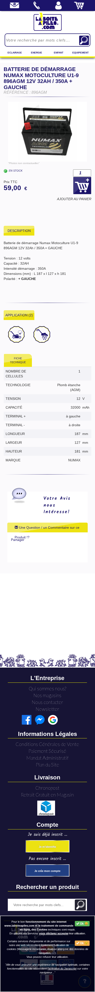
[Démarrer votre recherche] (84, 40)
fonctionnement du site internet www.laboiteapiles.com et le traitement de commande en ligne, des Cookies (38, 925)
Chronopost (47, 788)
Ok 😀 (83, 923)
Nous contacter (47, 702)
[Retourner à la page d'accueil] (48, 21)
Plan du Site (47, 764)
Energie (36, 52)
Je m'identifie (47, 846)
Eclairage (15, 52)
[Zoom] (47, 132)
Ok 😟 (83, 943)
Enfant (58, 52)
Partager (17, 540)
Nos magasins (47, 695)
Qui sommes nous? (47, 688)
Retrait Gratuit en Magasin (47, 794)
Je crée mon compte (47, 870)
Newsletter (47, 709)
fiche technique (18, 360)
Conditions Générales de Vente (47, 744)
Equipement (80, 52)
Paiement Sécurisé (47, 751)
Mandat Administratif (47, 758)
